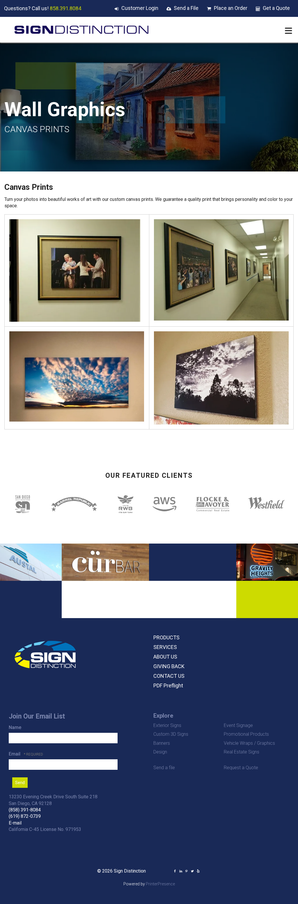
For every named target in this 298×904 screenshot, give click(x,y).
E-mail (15, 823)
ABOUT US (165, 657)
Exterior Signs (167, 725)
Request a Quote (241, 767)
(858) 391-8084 (25, 810)
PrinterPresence (160, 884)
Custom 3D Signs (170, 734)
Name (15, 727)
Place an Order (230, 8)
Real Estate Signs (241, 752)
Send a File (186, 8)
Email (15, 754)
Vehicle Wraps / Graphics (249, 743)
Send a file (164, 767)
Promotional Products (246, 734)
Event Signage (238, 725)
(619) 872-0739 (25, 816)
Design (160, 752)
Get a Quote (276, 8)
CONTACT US (169, 676)
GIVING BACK (169, 666)
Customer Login (139, 8)
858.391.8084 (65, 8)
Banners (161, 743)
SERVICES (165, 647)
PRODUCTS (166, 637)
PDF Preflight (168, 685)
